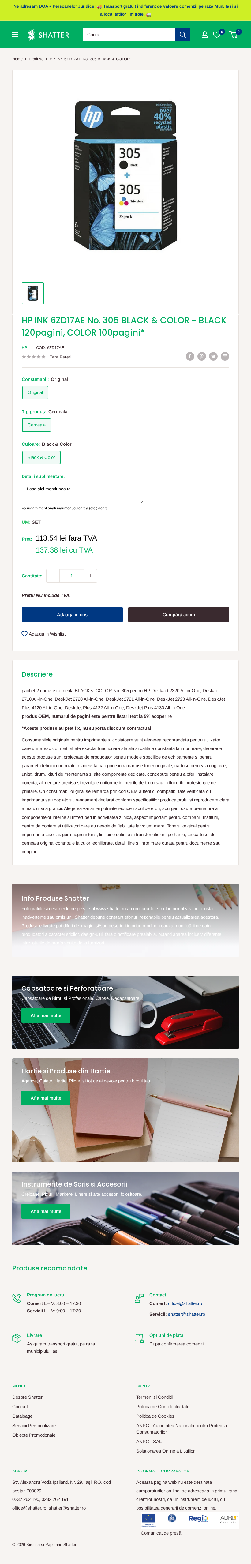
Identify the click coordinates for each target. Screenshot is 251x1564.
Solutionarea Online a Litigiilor (165, 1450)
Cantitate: (32, 575)
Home (17, 59)
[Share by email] (225, 356)
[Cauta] (182, 34)
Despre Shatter (27, 1397)
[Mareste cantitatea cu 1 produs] (90, 575)
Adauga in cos (72, 614)
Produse (36, 59)
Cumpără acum (179, 614)
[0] (234, 34)
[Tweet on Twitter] (213, 356)
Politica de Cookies (155, 1416)
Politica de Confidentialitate (162, 1406)
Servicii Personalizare (34, 1425)
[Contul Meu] (205, 34)
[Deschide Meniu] (15, 34)
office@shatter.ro (185, 1303)
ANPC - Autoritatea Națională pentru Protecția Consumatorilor (181, 1429)
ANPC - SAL (149, 1441)
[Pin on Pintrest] (201, 356)
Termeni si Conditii (154, 1397)
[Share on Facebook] (190, 356)
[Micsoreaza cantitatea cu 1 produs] (53, 575)
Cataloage (22, 1416)
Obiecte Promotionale (33, 1435)
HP (24, 347)
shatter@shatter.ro (186, 1314)
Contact (20, 1406)
